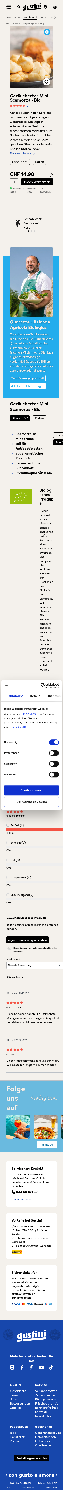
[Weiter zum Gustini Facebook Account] (22, 1367)
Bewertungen (20, 1403)
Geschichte (18, 1391)
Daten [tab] (39, 418)
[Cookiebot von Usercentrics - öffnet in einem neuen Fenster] (44, 685)
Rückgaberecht (46, 1399)
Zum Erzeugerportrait (27, 378)
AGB (8, 1487)
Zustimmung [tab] (14, 696)
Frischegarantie (46, 1403)
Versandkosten (46, 1391)
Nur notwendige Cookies (31, 801)
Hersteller (17, 1437)
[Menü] (9, 7)
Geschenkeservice (48, 1432)
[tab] (20, 418)
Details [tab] (35, 696)
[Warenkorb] (55, 7)
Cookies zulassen (31, 790)
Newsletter (43, 1416)
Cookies (29, 714)
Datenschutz (28, 1487)
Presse (15, 1441)
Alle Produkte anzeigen (27, 386)
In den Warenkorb (37, 182)
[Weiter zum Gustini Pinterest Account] (31, 1367)
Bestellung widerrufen (31, 1458)
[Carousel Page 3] (34, 231)
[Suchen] (18, 7)
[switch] (54, 753)
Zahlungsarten (45, 1395)
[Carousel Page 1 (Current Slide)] (28, 231)
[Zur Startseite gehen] (32, 7)
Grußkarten (43, 1445)
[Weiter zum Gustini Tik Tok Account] (51, 1367)
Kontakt (41, 1412)
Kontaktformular (21, 1199)
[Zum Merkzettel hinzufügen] (46, 81)
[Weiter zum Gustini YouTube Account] (41, 1367)
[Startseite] (7, 23)
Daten (39, 162)
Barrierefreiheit (46, 1407)
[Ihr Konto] (45, 7)
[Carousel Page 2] (31, 231)
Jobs (13, 1399)
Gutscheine (43, 1441)
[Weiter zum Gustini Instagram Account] (12, 1367)
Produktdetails (21, 153)
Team (14, 1395)
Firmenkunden (45, 1437)
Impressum (17, 726)
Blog (13, 1432)
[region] (31, 57)
